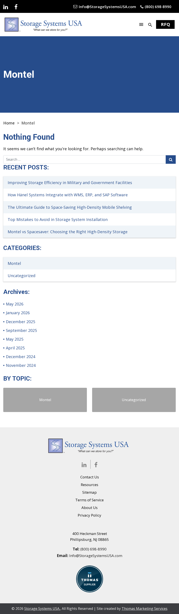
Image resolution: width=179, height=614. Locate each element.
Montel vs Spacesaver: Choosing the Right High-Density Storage (67, 231)
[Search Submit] (171, 159)
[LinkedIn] (5, 6)
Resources (89, 484)
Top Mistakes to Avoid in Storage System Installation (58, 219)
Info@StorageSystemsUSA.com (95, 555)
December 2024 (20, 356)
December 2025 (20, 321)
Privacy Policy (89, 515)
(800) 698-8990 (93, 549)
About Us (89, 507)
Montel (14, 263)
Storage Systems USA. (42, 608)
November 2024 (21, 365)
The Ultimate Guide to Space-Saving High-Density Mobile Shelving (70, 207)
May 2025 (14, 339)
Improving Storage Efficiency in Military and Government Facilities (70, 182)
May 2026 (14, 304)
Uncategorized (21, 275)
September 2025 (21, 330)
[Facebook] (15, 6)
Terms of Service (89, 499)
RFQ (165, 24)
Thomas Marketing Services (144, 608)
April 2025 (15, 347)
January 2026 (18, 312)
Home (9, 123)
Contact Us (89, 476)
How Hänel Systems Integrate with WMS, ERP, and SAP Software (68, 194)
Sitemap (89, 492)
